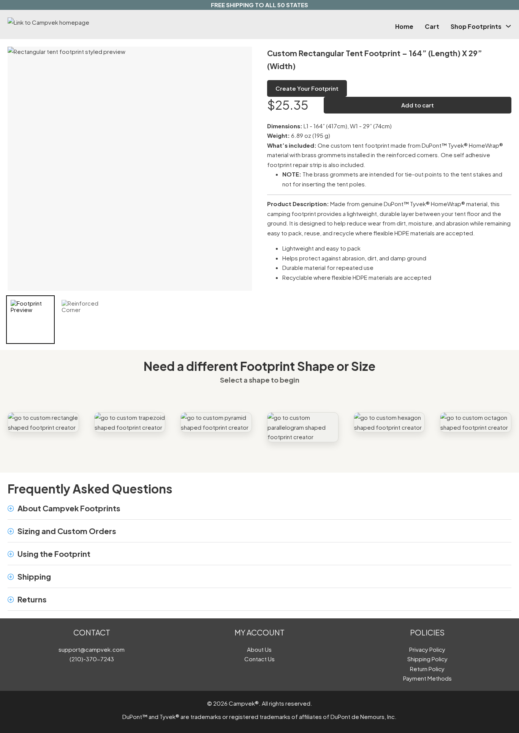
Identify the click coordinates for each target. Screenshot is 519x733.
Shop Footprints (476, 26)
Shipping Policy (427, 658)
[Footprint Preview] (30, 319)
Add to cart (417, 105)
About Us (259, 649)
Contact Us (259, 658)
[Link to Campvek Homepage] (83, 22)
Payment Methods (427, 678)
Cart (432, 26)
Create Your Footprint (307, 88)
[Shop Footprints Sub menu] (508, 26)
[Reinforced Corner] (81, 319)
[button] (259, 508)
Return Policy (427, 668)
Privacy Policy (427, 649)
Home (404, 26)
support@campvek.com (92, 649)
